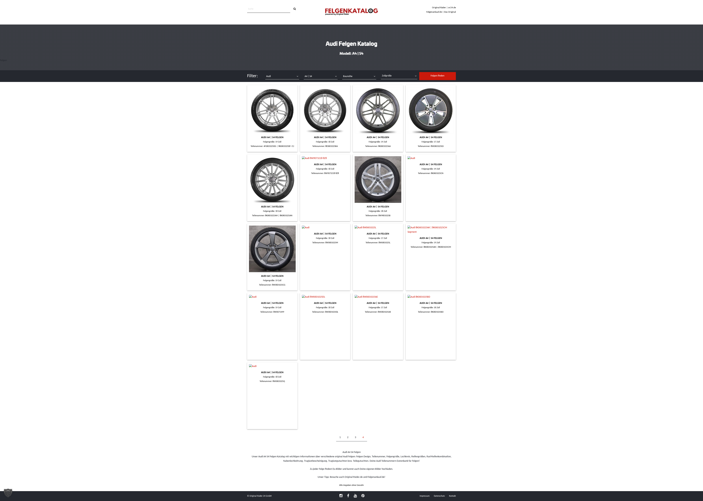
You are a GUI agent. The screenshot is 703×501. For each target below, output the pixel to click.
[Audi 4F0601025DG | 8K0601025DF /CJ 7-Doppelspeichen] (272, 110)
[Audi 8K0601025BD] (431, 297)
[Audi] (378, 110)
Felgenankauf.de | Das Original (441, 12)
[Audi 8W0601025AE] (378, 297)
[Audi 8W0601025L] (378, 228)
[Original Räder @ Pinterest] (362, 496)
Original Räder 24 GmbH (260, 496)
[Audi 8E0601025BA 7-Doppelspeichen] (325, 110)
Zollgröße (387, 75)
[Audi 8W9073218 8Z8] (325, 158)
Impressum (425, 496)
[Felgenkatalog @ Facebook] (348, 496)
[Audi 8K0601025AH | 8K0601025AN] (272, 179)
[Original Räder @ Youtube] (355, 496)
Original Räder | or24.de (444, 7)
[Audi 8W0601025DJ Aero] (431, 110)
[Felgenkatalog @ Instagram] (341, 496)
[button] (8, 493)
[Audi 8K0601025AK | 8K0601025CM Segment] (431, 230)
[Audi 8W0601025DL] (325, 297)
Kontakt (452, 496)
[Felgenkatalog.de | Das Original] (351, 12)
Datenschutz (439, 496)
